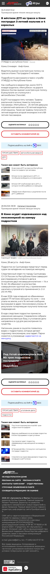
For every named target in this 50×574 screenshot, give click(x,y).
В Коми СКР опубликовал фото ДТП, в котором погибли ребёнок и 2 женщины (27, 185)
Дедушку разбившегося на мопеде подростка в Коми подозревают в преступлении (29, 434)
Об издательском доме (14, 477)
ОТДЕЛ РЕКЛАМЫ (35, 484)
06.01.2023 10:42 (7, 10)
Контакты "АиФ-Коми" (13, 484)
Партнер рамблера (23, 562)
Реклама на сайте (11, 480)
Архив (32, 62)
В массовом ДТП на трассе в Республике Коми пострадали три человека (27, 169)
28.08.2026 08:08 (8, 206)
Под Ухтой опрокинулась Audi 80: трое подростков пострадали (23, 357)
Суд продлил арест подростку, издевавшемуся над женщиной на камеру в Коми (28, 443)
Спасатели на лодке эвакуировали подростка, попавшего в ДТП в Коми (29, 458)
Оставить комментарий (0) (25, 134)
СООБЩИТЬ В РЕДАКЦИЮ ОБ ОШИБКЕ (20, 491)
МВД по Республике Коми (30, 258)
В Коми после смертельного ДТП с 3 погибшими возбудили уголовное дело (27, 177)
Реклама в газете (32, 480)
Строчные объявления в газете (18, 487)
